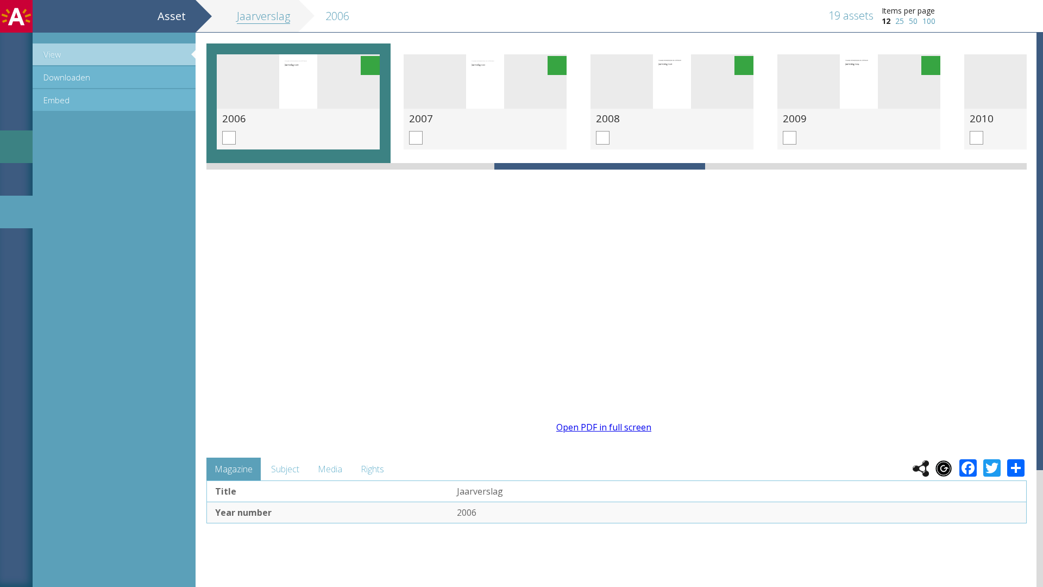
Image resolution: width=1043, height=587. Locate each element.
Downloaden (66, 77)
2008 (608, 118)
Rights (372, 469)
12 (886, 21)
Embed (56, 100)
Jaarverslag (263, 16)
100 (928, 21)
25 (899, 21)
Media (330, 469)
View (52, 54)
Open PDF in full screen (603, 427)
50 (913, 21)
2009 (795, 118)
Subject (285, 469)
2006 (234, 118)
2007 (421, 118)
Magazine (234, 469)
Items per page (908, 10)
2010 (982, 118)
